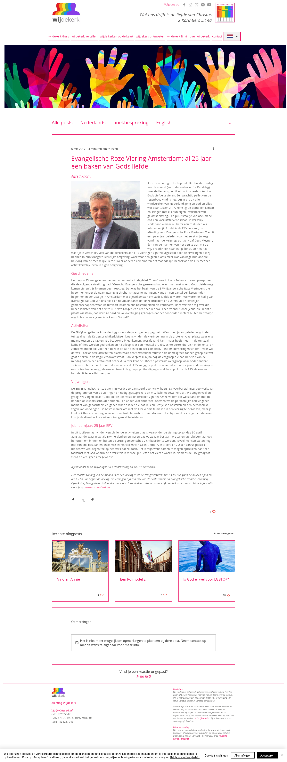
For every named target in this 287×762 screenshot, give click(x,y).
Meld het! (143, 676)
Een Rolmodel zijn (135, 579)
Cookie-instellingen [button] (216, 755)
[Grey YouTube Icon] (209, 4)
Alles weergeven (224, 533)
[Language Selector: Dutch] (232, 36)
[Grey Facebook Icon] (184, 4)
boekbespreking (130, 122)
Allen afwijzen (242, 755)
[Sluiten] (282, 755)
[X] (196, 4)
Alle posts (62, 122)
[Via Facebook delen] (73, 500)
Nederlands (92, 122)
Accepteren (267, 755)
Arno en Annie (68, 579)
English (164, 122)
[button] (230, 122)
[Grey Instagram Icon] (190, 4)
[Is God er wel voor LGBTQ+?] (207, 556)
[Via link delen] (92, 500)
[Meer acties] (213, 148)
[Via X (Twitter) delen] (83, 500)
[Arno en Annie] (80, 556)
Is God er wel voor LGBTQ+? (206, 579)
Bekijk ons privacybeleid (185, 757)
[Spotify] (203, 4)
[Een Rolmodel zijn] (143, 556)
